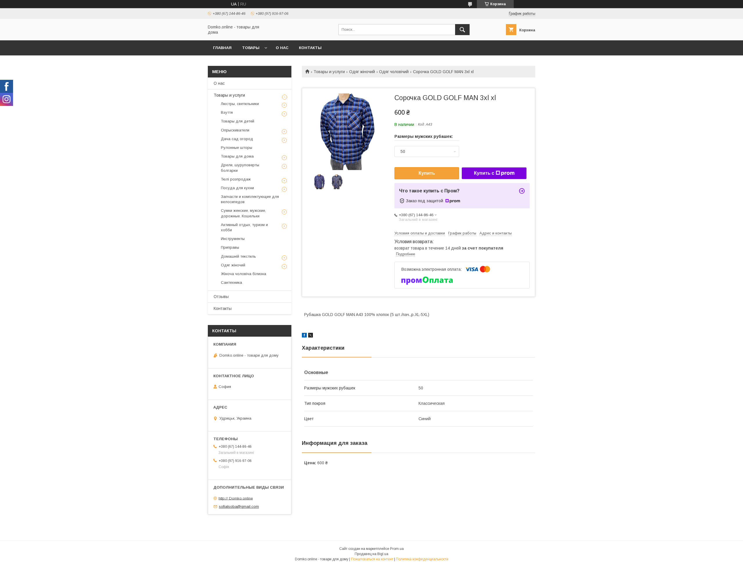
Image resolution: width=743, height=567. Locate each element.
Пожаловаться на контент (372, 559)
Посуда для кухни (237, 188)
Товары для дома (237, 156)
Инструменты (233, 238)
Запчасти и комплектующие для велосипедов (250, 199)
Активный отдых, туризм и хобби (244, 227)
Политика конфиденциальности (422, 559)
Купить (427, 173)
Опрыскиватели (235, 130)
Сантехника (231, 282)
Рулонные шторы (236, 147)
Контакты (310, 48)
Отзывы (221, 296)
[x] (310, 336)
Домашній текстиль (238, 256)
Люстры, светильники (240, 104)
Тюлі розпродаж (236, 179)
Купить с (484, 173)
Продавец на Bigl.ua (371, 554)
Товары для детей (237, 121)
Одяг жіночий (362, 71)
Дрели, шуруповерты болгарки (240, 167)
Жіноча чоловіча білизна (243, 274)
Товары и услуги (329, 71)
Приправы (230, 247)
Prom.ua (397, 549)
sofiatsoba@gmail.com (239, 506)
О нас (282, 48)
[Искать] (462, 29)
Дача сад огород (237, 139)
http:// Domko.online (236, 498)
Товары (250, 48)
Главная (222, 48)
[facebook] (304, 336)
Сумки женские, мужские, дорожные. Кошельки (243, 213)
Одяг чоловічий (394, 71)
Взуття (227, 112)
